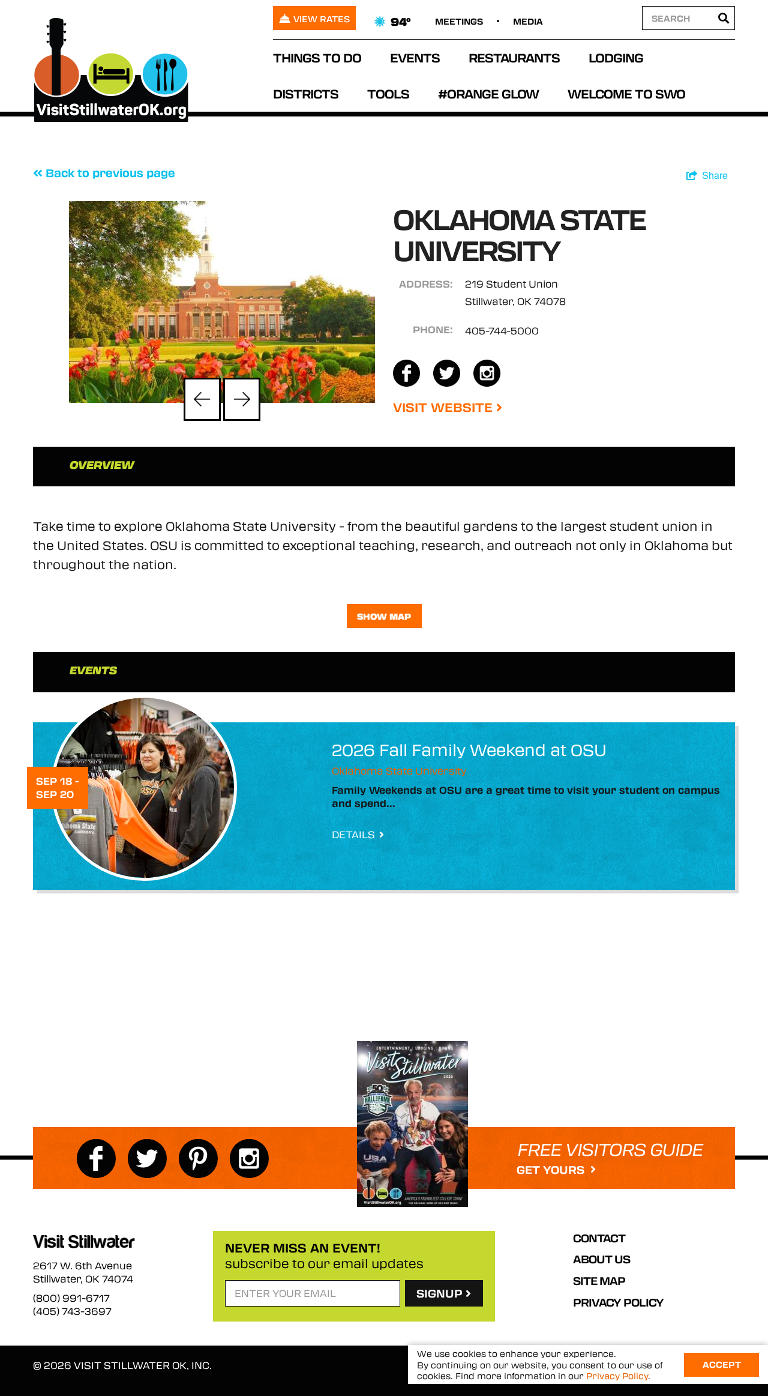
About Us (601, 1259)
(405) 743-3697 (72, 1311)
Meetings (459, 21)
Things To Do (317, 57)
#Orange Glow (488, 93)
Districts (305, 93)
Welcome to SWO (626, 93)
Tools (388, 93)
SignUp (441, 1293)
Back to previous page (109, 173)
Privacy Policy (618, 1302)
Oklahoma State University (399, 771)
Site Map (599, 1281)
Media (528, 21)
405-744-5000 (502, 330)
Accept (722, 1364)
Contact (599, 1238)
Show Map (384, 616)
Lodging (616, 57)
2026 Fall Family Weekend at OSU (469, 749)
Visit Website (444, 406)
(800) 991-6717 (71, 1298)
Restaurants (514, 57)
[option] (222, 302)
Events (415, 57)
